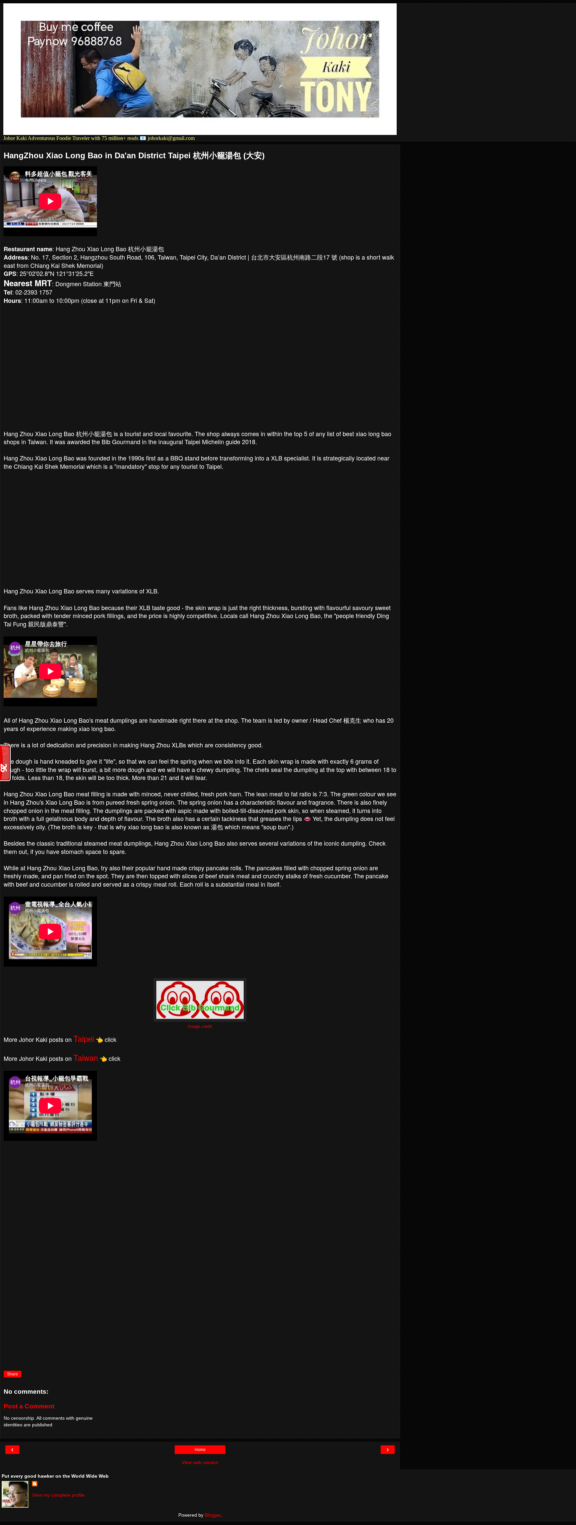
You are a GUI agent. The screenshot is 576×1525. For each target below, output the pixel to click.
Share (12, 1374)
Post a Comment (29, 1406)
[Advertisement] (200, 532)
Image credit (200, 1026)
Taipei (83, 1038)
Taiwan (85, 1057)
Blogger (213, 1515)
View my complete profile (58, 1495)
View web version (200, 1462)
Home (200, 1449)
